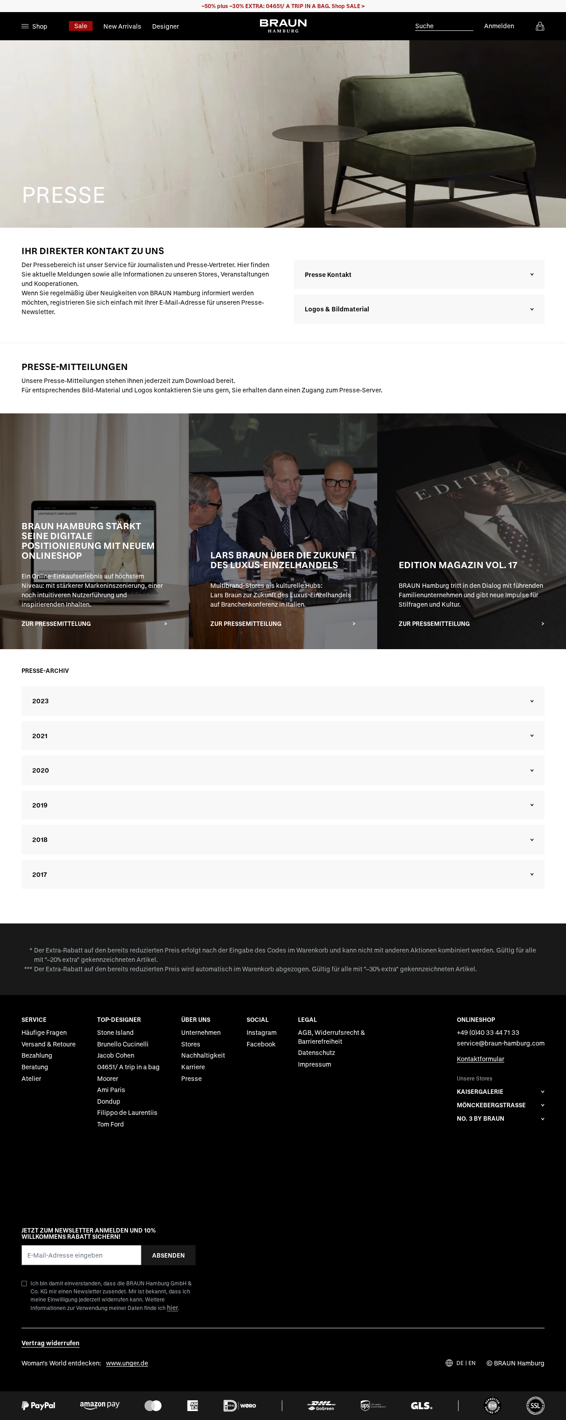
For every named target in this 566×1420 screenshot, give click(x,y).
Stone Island (115, 1032)
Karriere (193, 1067)
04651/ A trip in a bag (128, 1067)
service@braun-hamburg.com (501, 1043)
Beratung (34, 1067)
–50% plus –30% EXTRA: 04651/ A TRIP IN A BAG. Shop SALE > (283, 6)
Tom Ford (110, 1124)
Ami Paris (111, 1089)
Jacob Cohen (115, 1055)
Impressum (314, 1064)
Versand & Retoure (48, 1044)
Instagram (262, 1032)
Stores (190, 1044)
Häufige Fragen (44, 1032)
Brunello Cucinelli (123, 1044)
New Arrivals (122, 26)
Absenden (168, 1255)
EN (472, 1363)
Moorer (107, 1078)
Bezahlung (36, 1055)
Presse (191, 1078)
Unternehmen (201, 1032)
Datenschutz (316, 1053)
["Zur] (94, 531)
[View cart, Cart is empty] (540, 25)
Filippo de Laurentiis (127, 1112)
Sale (80, 26)
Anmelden (499, 26)
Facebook (261, 1044)
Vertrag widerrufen (50, 1343)
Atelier (31, 1078)
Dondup (108, 1101)
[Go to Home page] (283, 26)
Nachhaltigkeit (203, 1055)
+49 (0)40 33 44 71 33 (488, 1032)
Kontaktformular (480, 1059)
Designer (165, 26)
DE (460, 1363)
